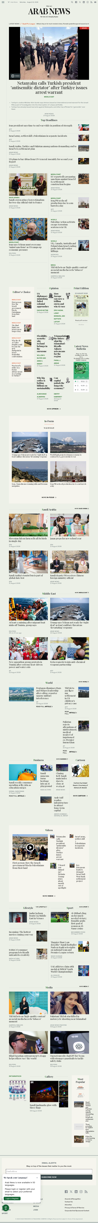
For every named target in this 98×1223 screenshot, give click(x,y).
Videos (49, 830)
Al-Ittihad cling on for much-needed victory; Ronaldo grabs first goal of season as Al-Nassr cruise (63, 24)
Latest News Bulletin (81, 347)
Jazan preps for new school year (65, 538)
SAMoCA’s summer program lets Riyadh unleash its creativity (19, 952)
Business (38, 760)
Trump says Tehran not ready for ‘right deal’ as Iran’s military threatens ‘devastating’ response (29, 456)
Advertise (68, 1205)
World (54, 220)
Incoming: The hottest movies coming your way (21, 933)
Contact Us (69, 1202)
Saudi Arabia (14, 197)
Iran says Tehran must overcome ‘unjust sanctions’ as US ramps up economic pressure (25, 247)
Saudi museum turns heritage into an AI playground (46, 780)
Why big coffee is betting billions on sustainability (43, 383)
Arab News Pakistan (58, 1025)
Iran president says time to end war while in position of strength (40, 125)
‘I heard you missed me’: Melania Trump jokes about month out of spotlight (62, 876)
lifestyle (38, 1199)
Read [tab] (80, 1087)
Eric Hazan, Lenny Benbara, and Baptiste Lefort (59, 316)
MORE (52, 409)
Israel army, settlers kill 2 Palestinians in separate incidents (38, 135)
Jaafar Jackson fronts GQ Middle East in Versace (37, 916)
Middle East (14, 242)
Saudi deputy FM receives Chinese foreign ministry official (67, 576)
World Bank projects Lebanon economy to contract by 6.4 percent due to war (66, 456)
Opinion (54, 288)
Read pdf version (81, 320)
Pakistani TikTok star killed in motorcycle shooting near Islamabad (68, 1017)
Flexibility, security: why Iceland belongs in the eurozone (42, 344)
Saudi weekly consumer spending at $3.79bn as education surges (20, 785)
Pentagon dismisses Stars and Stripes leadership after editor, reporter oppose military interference (48, 693)
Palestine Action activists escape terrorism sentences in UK (63, 224)
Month (80, 1097)
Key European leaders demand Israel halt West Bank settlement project (80, 873)
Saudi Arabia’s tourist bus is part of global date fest (26, 576)
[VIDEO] (49, 53)
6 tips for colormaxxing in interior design (90, 1139)
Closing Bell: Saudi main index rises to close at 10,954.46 (61, 780)
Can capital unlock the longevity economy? (59, 383)
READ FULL (43, 706)
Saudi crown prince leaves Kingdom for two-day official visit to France (26, 201)
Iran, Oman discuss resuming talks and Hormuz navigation (29, 485)
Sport (70, 907)
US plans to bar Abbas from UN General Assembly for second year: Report (41, 160)
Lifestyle (28, 907)
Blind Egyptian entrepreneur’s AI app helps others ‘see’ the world (27, 1057)
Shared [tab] (80, 1088)
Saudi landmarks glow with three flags (43, 1106)
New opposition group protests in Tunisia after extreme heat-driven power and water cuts (26, 665)
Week (80, 1095)
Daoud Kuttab (42, 310)
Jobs (35, 1210)
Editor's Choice (21, 292)
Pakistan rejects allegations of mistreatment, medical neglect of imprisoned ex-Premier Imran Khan (70, 732)
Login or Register (12, 1198)
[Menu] (3, 2)
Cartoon (80, 760)
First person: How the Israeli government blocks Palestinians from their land (16, 309)
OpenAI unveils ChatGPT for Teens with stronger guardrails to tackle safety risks (67, 1058)
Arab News (14, 2)
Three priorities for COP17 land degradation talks (90, 1128)
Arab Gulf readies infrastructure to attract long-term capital (61, 804)
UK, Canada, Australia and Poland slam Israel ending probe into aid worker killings (63, 247)
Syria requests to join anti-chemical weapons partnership (67, 663)
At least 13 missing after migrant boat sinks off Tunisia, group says (27, 624)
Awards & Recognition (73, 1199)
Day (80, 1094)
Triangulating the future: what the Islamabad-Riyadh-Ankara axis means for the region (61, 346)
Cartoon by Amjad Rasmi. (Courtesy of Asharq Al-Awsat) (80, 785)
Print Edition (81, 288)
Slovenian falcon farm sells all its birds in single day (28, 540)
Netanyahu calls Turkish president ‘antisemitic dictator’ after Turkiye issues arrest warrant (49, 87)
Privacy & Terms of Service (74, 1208)
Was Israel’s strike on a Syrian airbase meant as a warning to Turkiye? (17, 371)
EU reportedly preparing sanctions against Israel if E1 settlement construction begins (63, 180)
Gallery (49, 1076)
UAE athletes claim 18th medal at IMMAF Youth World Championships (62, 969)
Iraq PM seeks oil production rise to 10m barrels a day (62, 203)
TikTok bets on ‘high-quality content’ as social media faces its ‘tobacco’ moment (69, 270)
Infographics (15, 1076)
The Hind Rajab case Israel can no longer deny (16, 328)
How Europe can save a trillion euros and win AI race (59, 300)
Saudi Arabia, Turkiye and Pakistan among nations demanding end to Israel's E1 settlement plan (42, 147)
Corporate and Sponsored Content (77, 1211)
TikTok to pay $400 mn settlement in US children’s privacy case (71, 696)
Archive (81, 324)
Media (53, 265)
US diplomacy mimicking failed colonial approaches (43, 300)
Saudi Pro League (28, 24)
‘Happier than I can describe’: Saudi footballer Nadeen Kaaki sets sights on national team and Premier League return (64, 947)
